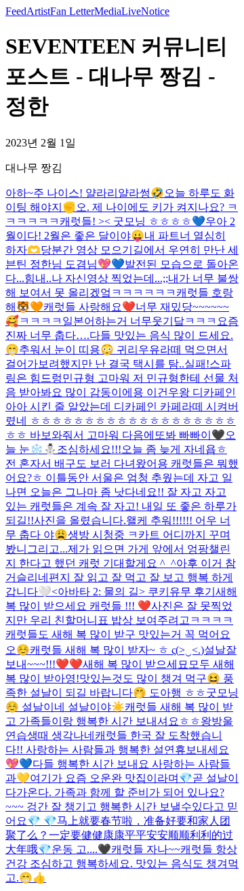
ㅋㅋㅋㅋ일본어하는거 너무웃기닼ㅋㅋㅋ (118, 321)
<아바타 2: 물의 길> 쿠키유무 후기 (134, 591)
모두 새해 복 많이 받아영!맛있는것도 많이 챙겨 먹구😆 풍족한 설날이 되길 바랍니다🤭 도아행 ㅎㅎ (120, 678)
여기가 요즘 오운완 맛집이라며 (104, 778)
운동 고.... (75, 849)
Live (131, 11)
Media (107, 11)
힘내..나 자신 (55, 278)
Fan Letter (72, 11)
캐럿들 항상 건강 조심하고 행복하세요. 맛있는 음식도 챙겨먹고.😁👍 (122, 864)
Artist (38, 11)
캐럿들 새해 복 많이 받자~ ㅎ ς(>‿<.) (117, 650)
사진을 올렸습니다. (80, 520)
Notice (155, 11)
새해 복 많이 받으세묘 (135, 664)
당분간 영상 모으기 (87, 250)
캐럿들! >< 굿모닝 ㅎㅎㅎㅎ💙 (132, 221)
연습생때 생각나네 (50, 735)
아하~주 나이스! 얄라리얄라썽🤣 (84, 193)
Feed (15, 11)
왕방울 (217, 721)
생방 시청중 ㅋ (103, 534)
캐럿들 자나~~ (145, 849)
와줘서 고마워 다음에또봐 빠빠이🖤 (138, 435)
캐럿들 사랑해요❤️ (89, 307)
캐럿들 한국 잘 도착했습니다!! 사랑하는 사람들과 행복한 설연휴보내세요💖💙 (117, 750)
